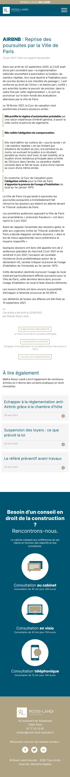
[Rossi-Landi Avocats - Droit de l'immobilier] (15, 10)
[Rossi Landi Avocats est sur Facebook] (25, 750)
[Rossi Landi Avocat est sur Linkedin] (43, 750)
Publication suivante (35, 341)
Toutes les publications (35, 356)
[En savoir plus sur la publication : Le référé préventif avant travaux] (63, 468)
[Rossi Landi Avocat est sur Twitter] (34, 750)
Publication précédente (35, 329)
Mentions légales (41, 764)
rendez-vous (35, 2)
